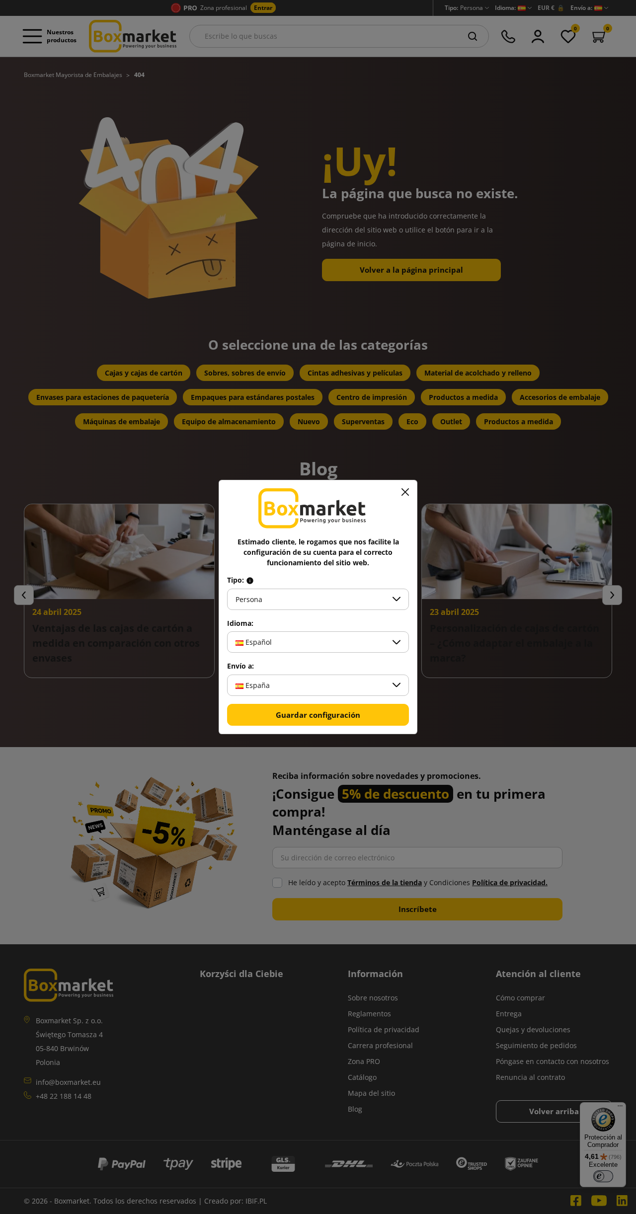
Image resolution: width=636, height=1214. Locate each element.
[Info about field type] (250, 580)
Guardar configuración (318, 715)
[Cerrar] (405, 492)
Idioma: (240, 623)
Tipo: (236, 580)
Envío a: (240, 666)
